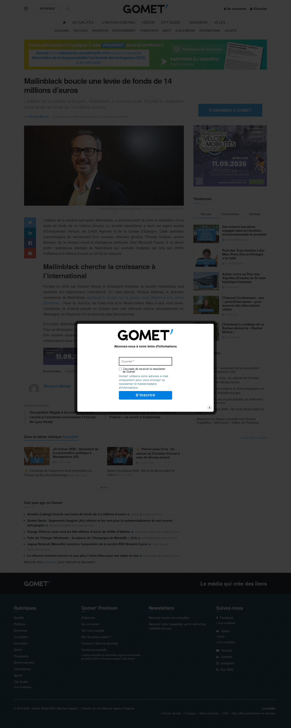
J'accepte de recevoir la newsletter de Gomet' (144, 370)
